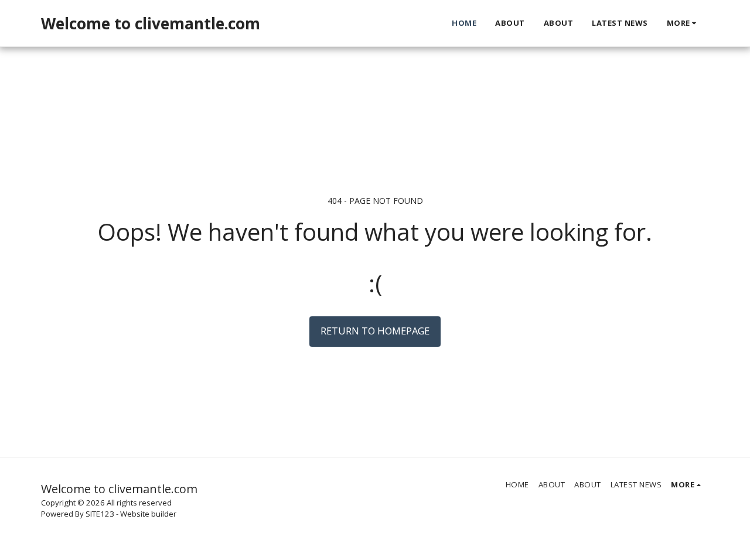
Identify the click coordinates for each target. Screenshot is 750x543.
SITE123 (100, 513)
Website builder (148, 513)
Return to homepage (375, 330)
